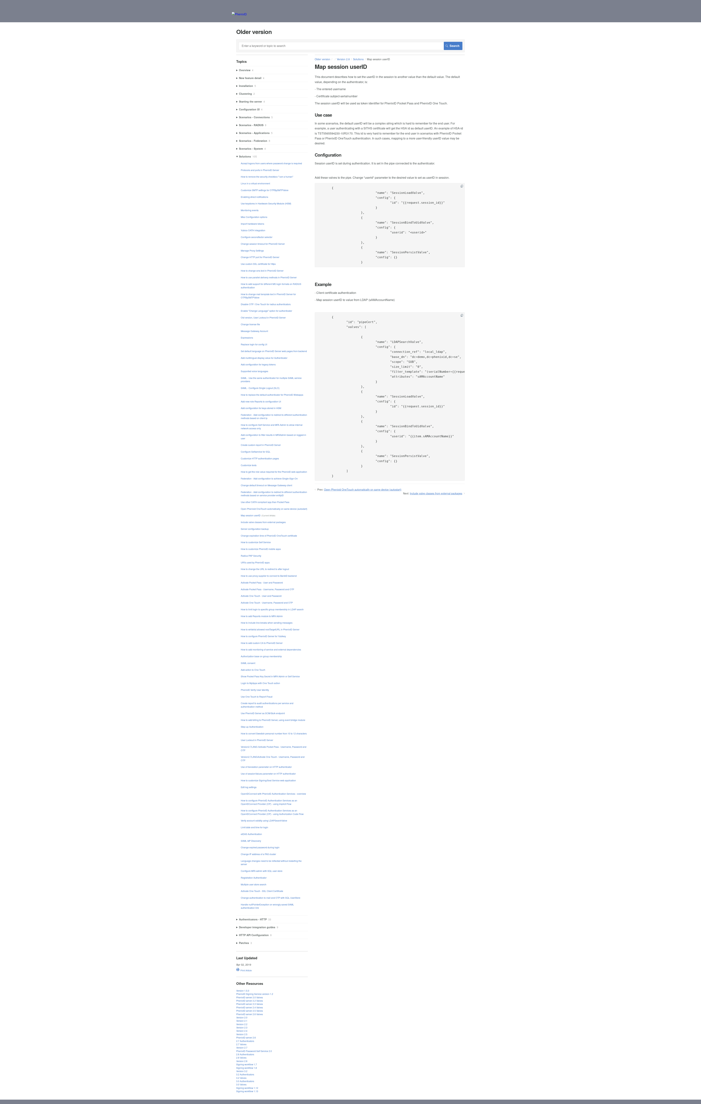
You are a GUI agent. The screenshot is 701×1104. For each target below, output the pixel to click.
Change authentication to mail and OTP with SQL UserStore (270, 897)
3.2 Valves (241, 1077)
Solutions (358, 59)
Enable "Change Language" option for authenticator (266, 310)
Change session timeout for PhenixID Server (263, 243)
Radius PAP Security (251, 555)
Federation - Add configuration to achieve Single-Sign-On (269, 478)
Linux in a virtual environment (255, 183)
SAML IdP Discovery (251, 840)
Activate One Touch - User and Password (261, 595)
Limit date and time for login (254, 827)
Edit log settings (248, 787)
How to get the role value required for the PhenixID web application (274, 471)
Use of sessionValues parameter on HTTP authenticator (268, 773)
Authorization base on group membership (261, 656)
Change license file (250, 324)
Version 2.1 (241, 1020)
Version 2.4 (241, 1030)
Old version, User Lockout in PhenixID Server (263, 317)
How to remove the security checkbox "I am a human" (267, 176)
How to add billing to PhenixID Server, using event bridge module (273, 719)
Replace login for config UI (254, 344)
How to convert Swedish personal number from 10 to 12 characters (274, 733)
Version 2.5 (241, 1034)
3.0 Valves (241, 1084)
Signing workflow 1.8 (246, 1067)
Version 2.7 (241, 1047)
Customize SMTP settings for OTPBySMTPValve (264, 190)
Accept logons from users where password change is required (271, 163)
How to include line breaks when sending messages (266, 622)
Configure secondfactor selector (256, 237)
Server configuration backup (255, 528)
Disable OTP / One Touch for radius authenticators (266, 304)
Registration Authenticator (254, 877)
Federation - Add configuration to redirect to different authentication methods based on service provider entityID (274, 493)
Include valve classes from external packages (436, 493)
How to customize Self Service (256, 542)
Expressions (247, 337)
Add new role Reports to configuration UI (261, 401)
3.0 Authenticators (245, 1081)
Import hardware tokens (252, 223)
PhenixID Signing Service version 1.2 (254, 993)
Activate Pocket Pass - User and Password (262, 582)
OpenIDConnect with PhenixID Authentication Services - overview (273, 793)
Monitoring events (249, 210)
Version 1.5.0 (242, 990)
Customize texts (248, 465)
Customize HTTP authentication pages (260, 458)
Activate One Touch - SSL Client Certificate (262, 890)
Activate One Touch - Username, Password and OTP (267, 602)
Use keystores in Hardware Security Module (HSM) (266, 203)
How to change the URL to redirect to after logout (265, 569)
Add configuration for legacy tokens (258, 364)
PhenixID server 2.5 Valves (249, 1010)
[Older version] (239, 14)
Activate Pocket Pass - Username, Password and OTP (267, 589)
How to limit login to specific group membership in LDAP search (272, 609)
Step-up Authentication (252, 726)
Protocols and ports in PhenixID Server (260, 170)
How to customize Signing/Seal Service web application (268, 780)
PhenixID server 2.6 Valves (249, 1014)
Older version (322, 59)
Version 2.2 (241, 1024)
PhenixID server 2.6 (246, 1037)
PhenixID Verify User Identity (255, 689)
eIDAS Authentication (251, 834)
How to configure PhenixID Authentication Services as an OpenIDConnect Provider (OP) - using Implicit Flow (269, 802)
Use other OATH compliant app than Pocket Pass (265, 502)
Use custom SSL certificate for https (258, 263)
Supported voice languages (254, 371)
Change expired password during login (260, 847)
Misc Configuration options (254, 216)
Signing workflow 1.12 (247, 1087)
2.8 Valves (241, 1057)
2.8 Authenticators (245, 1054)
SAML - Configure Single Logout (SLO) (260, 387)
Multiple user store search (253, 884)
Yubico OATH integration (253, 230)
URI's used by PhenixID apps (255, 562)
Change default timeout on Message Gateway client (266, 485)
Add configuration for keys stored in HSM (261, 408)
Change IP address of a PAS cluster (258, 854)
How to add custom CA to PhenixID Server (262, 642)
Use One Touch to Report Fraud (256, 696)
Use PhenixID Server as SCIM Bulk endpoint (263, 713)
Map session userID (251, 515)
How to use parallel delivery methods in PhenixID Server (269, 277)
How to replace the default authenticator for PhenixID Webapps (272, 394)
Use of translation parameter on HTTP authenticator (266, 766)
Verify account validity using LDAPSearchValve (264, 820)
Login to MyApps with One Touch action (260, 683)
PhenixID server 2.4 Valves (249, 1007)
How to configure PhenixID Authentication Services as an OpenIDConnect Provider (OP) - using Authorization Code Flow (272, 812)
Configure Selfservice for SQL (255, 451)
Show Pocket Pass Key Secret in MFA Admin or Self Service (270, 676)
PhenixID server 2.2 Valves (249, 1000)
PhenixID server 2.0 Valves (249, 997)
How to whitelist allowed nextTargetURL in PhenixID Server (270, 629)
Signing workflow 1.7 (246, 1064)
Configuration (328, 155)
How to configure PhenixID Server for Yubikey (263, 636)
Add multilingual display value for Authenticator (264, 357)
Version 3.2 (241, 1071)
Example (323, 284)
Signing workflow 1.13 (247, 1091)
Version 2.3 (241, 1027)
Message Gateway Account (254, 331)
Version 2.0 (241, 1017)
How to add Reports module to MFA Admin (262, 616)
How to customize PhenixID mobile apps (261, 548)
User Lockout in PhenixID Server (257, 740)
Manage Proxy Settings (252, 250)
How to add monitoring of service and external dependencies (271, 649)
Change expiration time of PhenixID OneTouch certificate (269, 535)
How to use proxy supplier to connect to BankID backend (269, 575)
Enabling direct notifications (254, 196)
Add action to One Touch (253, 669)
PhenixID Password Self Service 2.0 (254, 1051)
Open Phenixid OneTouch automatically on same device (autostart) (362, 489)
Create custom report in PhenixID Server (261, 444)
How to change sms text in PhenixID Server (262, 270)
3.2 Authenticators (245, 1074)
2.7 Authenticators (245, 1040)
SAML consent (248, 663)
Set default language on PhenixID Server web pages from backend (274, 351)
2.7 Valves (241, 1044)
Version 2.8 (343, 59)
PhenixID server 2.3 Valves (249, 1003)
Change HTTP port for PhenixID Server (260, 257)
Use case (323, 115)
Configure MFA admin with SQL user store (261, 870)
